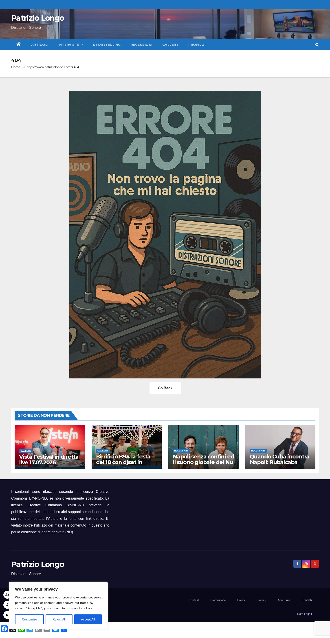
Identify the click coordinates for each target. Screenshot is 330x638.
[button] (317, 45)
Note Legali (304, 614)
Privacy (261, 600)
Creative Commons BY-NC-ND (55, 505)
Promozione (218, 600)
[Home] (18, 44)
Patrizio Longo (37, 18)
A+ (7, 595)
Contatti (307, 600)
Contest (194, 600)
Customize (29, 619)
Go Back (165, 388)
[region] (58, 605)
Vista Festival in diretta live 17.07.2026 (49, 459)
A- (7, 615)
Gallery (170, 45)
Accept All (88, 619)
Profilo (196, 45)
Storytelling (107, 45)
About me (284, 600)
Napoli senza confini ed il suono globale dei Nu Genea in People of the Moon (203, 465)
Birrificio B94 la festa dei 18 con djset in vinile (123, 462)
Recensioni (141, 45)
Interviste (69, 45)
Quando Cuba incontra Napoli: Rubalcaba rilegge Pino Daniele (279, 462)
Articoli (39, 45)
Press (241, 600)
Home (15, 67)
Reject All (59, 619)
